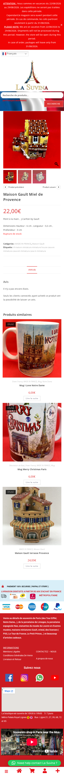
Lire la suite (32, 398)
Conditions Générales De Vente (18, 655)
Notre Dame (47, 381)
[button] (57, 141)
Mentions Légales (11, 651)
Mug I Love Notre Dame (32, 385)
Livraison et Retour (12, 659)
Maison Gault (38, 243)
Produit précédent (16, 187)
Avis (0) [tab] (32, 269)
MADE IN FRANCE (23, 243)
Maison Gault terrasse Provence (32, 553)
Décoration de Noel (16, 465)
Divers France (17, 381)
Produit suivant (49, 187)
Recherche (53, 103)
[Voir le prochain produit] (58, 187)
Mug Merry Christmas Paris (32, 469)
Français (11, 53)
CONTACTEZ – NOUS (46, 651)
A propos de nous (44, 658)
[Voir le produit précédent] (5, 187)
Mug (39, 381)
